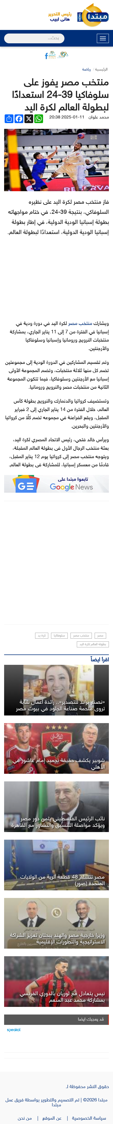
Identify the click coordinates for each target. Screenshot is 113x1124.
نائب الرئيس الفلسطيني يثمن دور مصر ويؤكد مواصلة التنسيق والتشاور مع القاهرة (58, 822)
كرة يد (42, 636)
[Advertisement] (56, 563)
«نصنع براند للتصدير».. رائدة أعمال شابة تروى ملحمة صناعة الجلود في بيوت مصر (60, 705)
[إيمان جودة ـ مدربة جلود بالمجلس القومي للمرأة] (56, 690)
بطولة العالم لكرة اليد (93, 644)
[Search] (6, 35)
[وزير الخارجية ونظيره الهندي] (56, 923)
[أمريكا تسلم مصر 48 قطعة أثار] (56, 865)
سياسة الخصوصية (90, 1118)
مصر (100, 636)
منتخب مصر (80, 324)
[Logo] (57, 15)
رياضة (86, 69)
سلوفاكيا (59, 636)
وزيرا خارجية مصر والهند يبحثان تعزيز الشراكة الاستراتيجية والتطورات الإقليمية (57, 938)
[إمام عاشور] (56, 748)
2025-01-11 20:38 (66, 117)
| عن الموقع (57, 1118)
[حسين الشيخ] (56, 806)
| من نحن (30, 1118)
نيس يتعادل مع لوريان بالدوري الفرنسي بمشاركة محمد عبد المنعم (62, 997)
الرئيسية (101, 69)
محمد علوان (99, 117)
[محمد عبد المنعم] (56, 981)
